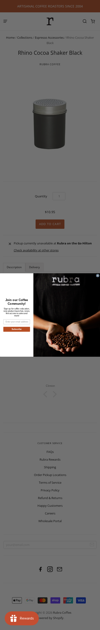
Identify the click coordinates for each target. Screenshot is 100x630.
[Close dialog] (98, 275)
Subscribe (17, 329)
